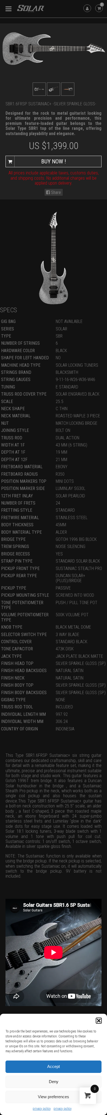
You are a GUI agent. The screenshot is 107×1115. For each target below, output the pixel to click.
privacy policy (42, 1109)
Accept (53, 1066)
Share (55, 192)
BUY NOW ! (53, 161)
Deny (53, 1081)
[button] (99, 1020)
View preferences (53, 1096)
